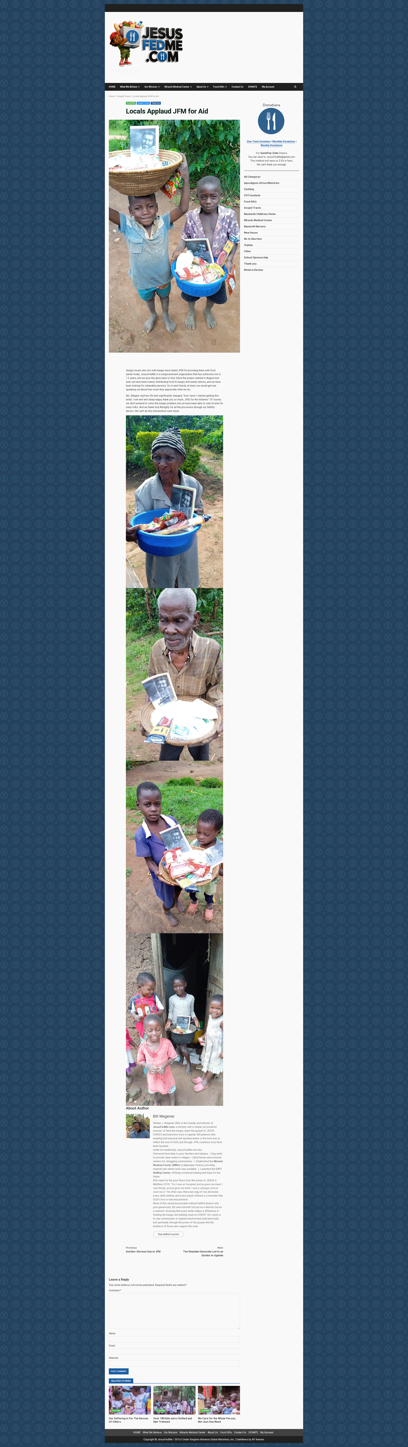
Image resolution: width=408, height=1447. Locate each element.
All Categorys (252, 176)
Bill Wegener (164, 1116)
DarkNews (242, 1439)
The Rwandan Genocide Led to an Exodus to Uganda (203, 1251)
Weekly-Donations (272, 145)
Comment (115, 1290)
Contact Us (237, 86)
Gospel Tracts (143, 103)
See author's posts (168, 1234)
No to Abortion (253, 238)
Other (247, 251)
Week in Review (253, 269)
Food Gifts (218, 86)
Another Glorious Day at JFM (143, 1249)
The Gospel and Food (124, 70)
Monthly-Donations (283, 141)
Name (112, 1333)
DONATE (252, 86)
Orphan (248, 245)
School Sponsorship (256, 257)
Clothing (249, 189)
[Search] (295, 87)
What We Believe (128, 86)
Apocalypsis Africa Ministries (261, 183)
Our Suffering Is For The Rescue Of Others (130, 1400)
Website (113, 1357)
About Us (201, 86)
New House (251, 232)
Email (112, 1345)
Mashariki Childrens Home (260, 214)
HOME (112, 86)
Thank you (156, 103)
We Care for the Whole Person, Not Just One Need (219, 1400)
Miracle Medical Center (176, 86)
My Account (268, 86)
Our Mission (150, 86)
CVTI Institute (252, 195)
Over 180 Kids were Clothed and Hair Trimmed (174, 1400)
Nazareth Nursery (255, 226)
